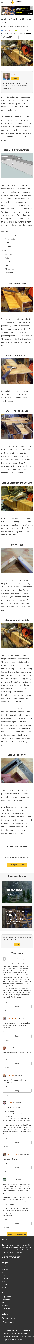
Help (3, 1303)
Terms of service (24, 1330)
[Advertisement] (17, 10)
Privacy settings (23, 1333)
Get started (6, 1300)
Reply (17, 1006)
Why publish (6, 1297)
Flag (6, 1002)
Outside (5, 1284)
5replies (6, 1040)
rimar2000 (10, 1075)
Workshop (12, 27)
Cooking (5, 1278)
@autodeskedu (10, 1322)
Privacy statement (10, 1333)
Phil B (5, 27)
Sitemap (5, 1306)
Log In (17, 945)
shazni (9, 1048)
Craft (3, 1275)
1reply (6, 1010)
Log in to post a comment (17, 1234)
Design (4, 1272)
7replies (6, 1067)
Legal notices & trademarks (13, 1340)
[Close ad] (31, 8)
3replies (6, 1146)
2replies (6, 1228)
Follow (15, 78)
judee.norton (11, 959)
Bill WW (9, 1103)
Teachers (5, 1287)
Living (4, 1281)
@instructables (10, 1318)
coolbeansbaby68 (13, 1154)
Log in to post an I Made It (17, 865)
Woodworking (23, 27)
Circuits (4, 1267)
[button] (2, 2)
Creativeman (11, 1018)
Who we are (6, 1309)
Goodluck (10, 1179)
